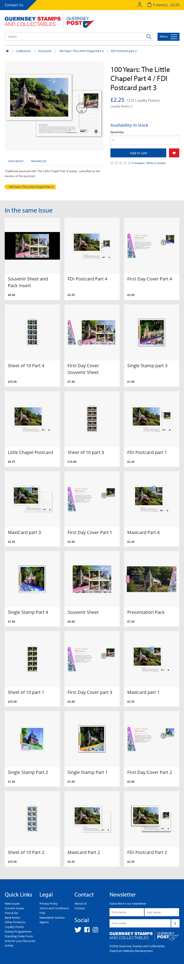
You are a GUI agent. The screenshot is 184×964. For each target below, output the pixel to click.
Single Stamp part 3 (147, 366)
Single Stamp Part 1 (88, 772)
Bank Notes (12, 918)
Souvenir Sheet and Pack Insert (28, 282)
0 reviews (138, 163)
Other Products (15, 922)
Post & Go (11, 913)
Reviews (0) (38, 161)
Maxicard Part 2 (84, 852)
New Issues (12, 903)
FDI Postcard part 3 (123, 51)
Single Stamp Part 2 (28, 772)
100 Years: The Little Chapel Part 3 (31, 187)
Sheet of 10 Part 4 (26, 366)
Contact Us (14, 4)
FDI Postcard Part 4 (87, 279)
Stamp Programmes (18, 931)
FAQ (42, 913)
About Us (80, 903)
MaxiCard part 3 (24, 532)
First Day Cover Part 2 (149, 772)
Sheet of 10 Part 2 (26, 852)
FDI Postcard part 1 (147, 452)
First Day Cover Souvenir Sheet (83, 369)
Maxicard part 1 (143, 692)
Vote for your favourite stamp (20, 943)
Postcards (44, 51)
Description (16, 161)
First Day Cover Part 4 (149, 279)
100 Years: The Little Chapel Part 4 (81, 51)
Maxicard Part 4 (143, 532)
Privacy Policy (48, 903)
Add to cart (138, 153)
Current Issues (14, 908)
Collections (23, 51)
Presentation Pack (146, 612)
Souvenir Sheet (83, 612)
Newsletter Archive (52, 918)
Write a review (156, 163)
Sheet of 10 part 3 (86, 452)
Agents (44, 922)
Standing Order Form (19, 936)
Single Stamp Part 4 (28, 612)
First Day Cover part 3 (90, 692)
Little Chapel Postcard (30, 452)
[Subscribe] (175, 923)
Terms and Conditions (54, 908)
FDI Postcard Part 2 (147, 852)
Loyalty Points (14, 927)
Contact (79, 908)
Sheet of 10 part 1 (26, 692)
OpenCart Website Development (131, 951)
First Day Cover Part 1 (90, 532)
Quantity (117, 132)
